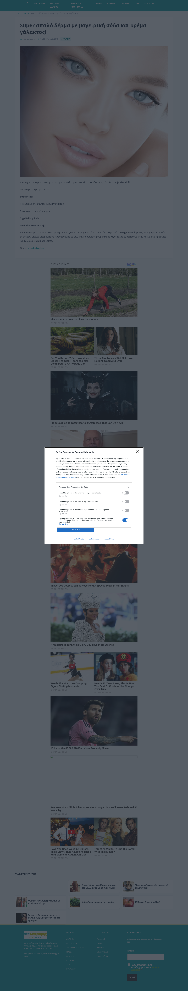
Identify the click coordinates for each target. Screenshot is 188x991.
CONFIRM (75, 530)
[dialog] (94, 495)
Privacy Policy (108, 539)
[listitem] (94, 487)
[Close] (138, 452)
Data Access (94, 539)
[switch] (125, 492)
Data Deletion (79, 539)
